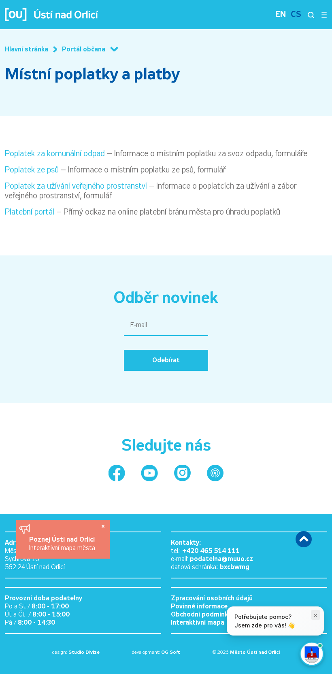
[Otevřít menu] (324, 15)
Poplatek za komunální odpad (55, 153)
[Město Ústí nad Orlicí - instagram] (182, 473)
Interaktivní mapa (197, 622)
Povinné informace (199, 606)
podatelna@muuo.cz (221, 559)
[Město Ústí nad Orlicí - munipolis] (215, 473)
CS (296, 14)
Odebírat (166, 360)
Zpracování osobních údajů (212, 598)
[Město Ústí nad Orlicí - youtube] (149, 473)
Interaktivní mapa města (62, 547)
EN (280, 14)
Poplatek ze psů (32, 169)
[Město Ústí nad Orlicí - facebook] (117, 473)
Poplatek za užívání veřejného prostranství (76, 185)
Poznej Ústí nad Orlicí (63, 539)
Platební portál (29, 211)
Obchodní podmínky (201, 614)
